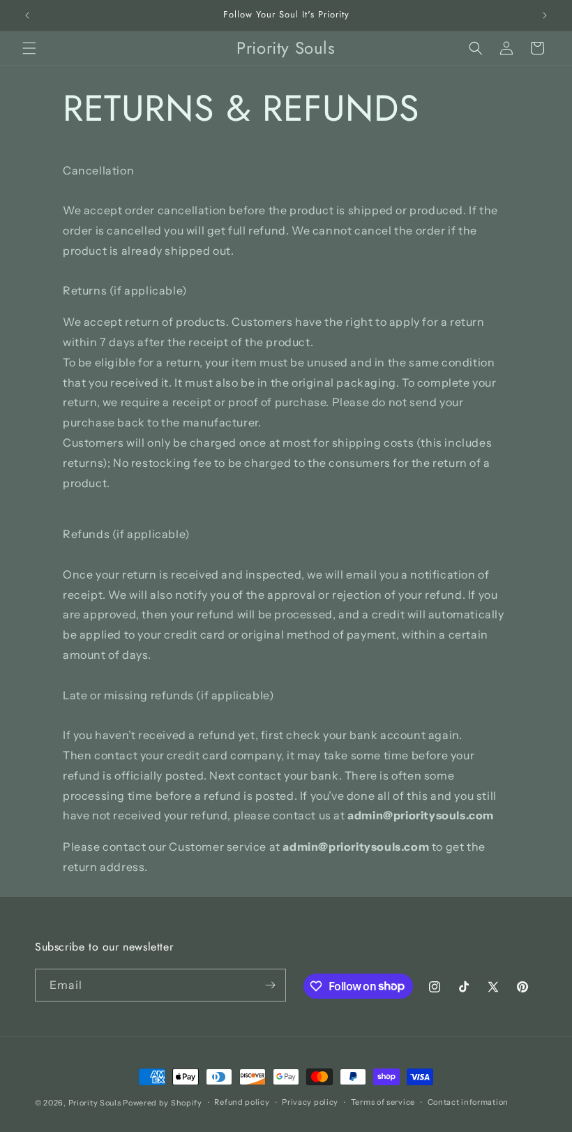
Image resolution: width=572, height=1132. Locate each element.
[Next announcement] (544, 15)
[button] (29, 48)
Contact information (468, 1102)
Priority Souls (94, 1103)
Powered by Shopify (162, 1103)
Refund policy (241, 1102)
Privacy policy (310, 1102)
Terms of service (383, 1102)
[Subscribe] (270, 985)
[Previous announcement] (27, 15)
